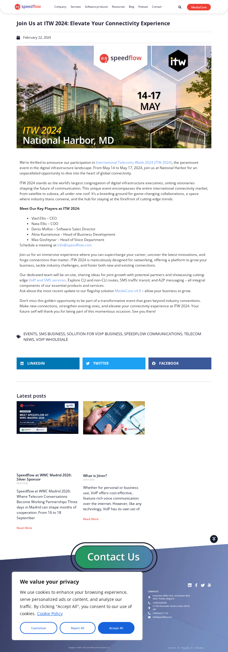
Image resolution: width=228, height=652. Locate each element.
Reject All (77, 628)
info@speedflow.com (74, 245)
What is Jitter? (95, 475)
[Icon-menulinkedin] (189, 585)
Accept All (116, 628)
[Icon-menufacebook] (196, 585)
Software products (96, 7)
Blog (131, 7)
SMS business (52, 333)
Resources (118, 7)
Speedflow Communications (153, 333)
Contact (157, 7)
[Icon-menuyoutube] (209, 585)
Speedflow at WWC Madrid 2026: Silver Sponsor (44, 477)
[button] (180, 7)
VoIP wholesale (52, 339)
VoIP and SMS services (47, 280)
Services (76, 7)
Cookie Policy (50, 613)
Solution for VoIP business (94, 333)
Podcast (143, 7)
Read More (24, 528)
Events (30, 333)
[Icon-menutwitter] (202, 585)
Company (60, 7)
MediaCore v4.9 (128, 290)
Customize (38, 628)
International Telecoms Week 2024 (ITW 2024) (134, 162)
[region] (77, 606)
